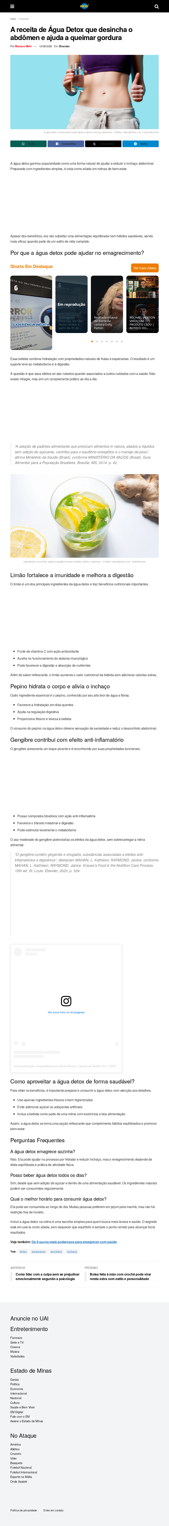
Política (14, 1384)
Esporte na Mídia (21, 1477)
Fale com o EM (19, 1416)
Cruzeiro (15, 1454)
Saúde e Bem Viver (22, 1407)
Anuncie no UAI (29, 1318)
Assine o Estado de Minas (26, 1421)
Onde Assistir (18, 1481)
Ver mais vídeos (145, 268)
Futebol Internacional (23, 1472)
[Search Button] (157, 6)
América (15, 1444)
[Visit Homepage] (84, 6)
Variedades (17, 1356)
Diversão (24, 18)
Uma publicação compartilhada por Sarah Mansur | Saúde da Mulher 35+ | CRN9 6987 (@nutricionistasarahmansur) (88, 1066)
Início (13, 18)
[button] (92, 341)
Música (14, 1351)
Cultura (15, 1403)
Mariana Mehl (23, 46)
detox (23, 1251)
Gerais (14, 1379)
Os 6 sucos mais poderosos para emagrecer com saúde (74, 1241)
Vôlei (13, 1458)
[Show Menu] (12, 6)
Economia (16, 1389)
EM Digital (16, 1412)
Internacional (18, 1393)
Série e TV (17, 1342)
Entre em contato (53, 1510)
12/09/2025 (45, 46)
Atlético (14, 1449)
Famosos (16, 1338)
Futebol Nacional (21, 1467)
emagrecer (39, 1251)
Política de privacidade (23, 1510)
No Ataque (23, 1435)
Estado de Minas (31, 1370)
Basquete (16, 1463)
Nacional (15, 1398)
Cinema (15, 1347)
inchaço (72, 1251)
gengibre (56, 1251)
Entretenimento (29, 1328)
